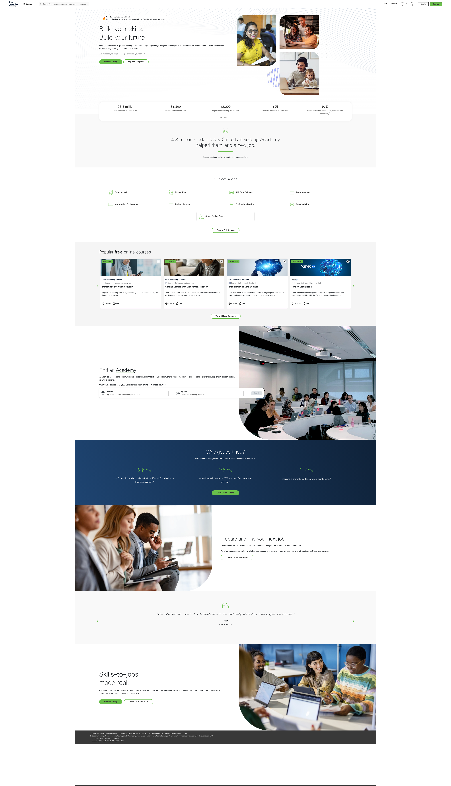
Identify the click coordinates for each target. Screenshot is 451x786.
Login (423, 4)
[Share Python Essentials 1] (348, 261)
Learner (83, 4)
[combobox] (59, 4)
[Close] (66, 775)
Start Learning (110, 62)
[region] (34, 779)
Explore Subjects (136, 62)
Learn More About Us (138, 702)
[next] (353, 286)
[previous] (97, 620)
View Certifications (225, 493)
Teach (385, 4)
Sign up (436, 4)
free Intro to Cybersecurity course (154, 19)
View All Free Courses (226, 316)
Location (109, 392)
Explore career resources (237, 557)
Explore (29, 4)
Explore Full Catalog (226, 230)
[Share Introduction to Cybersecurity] (158, 261)
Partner (394, 4)
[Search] (41, 4)
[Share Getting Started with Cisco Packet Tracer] (221, 261)
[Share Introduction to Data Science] (285, 261)
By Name (184, 392)
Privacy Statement (10, 782)
